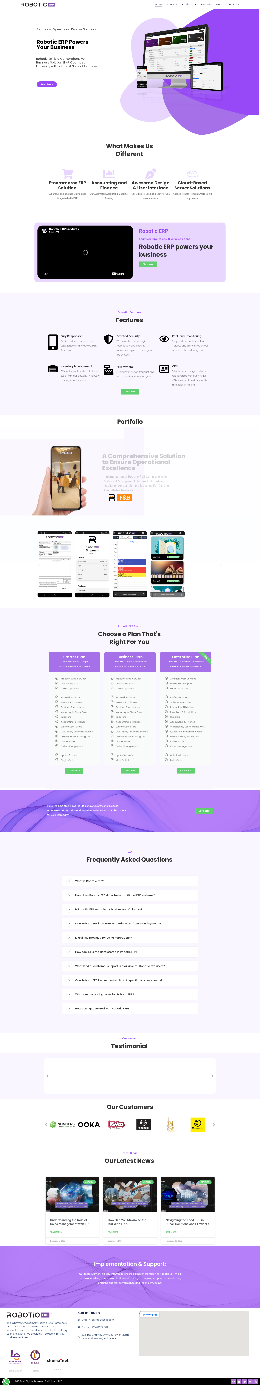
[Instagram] (233, 1381)
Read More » (56, 1232)
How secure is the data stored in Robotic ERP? (106, 952)
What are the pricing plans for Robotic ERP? (104, 994)
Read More (46, 84)
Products (187, 4)
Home (158, 4)
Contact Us (232, 4)
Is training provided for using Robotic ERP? (103, 937)
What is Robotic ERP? (89, 881)
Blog (218, 4)
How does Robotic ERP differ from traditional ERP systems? (115, 895)
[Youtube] (250, 1381)
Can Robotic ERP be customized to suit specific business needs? (118, 980)
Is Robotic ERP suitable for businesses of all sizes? (108, 909)
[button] (39, 565)
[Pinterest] (255, 1381)
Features (206, 4)
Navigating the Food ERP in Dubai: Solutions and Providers (187, 1222)
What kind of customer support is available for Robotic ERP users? (120, 966)
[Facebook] (239, 1381)
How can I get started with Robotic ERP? (102, 1008)
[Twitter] (244, 1381)
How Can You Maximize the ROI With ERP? (127, 1222)
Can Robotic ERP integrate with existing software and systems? (118, 923)
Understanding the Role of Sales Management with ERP (70, 1222)
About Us (172, 4)
